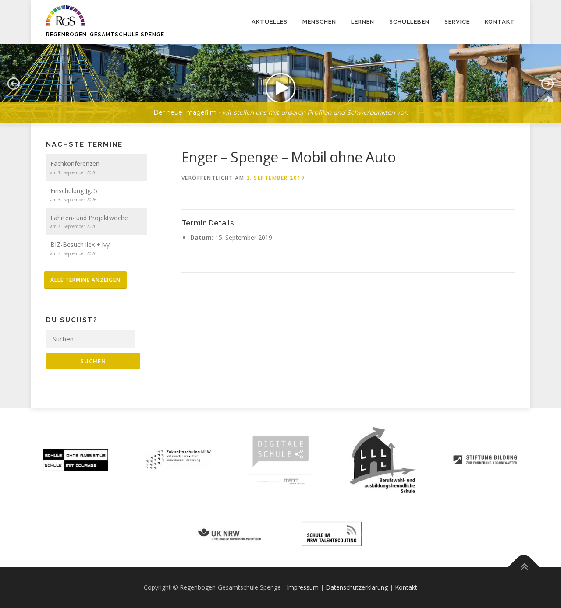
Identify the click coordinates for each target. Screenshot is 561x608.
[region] (280, 77)
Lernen (362, 21)
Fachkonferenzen (74, 163)
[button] (280, 83)
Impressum (303, 587)
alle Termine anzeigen (85, 280)
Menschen (319, 21)
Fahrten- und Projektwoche (89, 218)
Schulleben (409, 21)
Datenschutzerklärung (357, 587)
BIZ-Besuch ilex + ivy (80, 244)
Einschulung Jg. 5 (73, 190)
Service (457, 21)
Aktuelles (270, 21)
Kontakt (500, 21)
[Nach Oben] (524, 567)
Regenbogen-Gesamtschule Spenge (105, 35)
